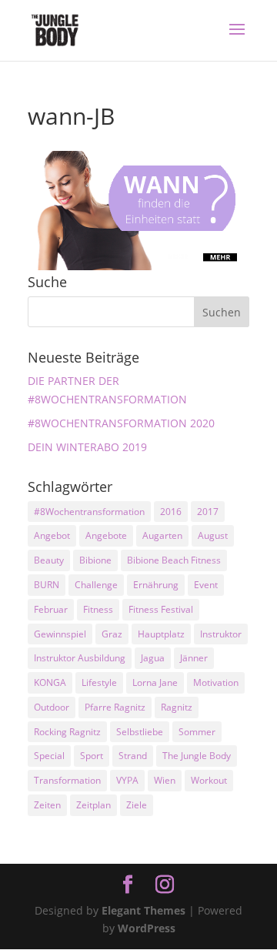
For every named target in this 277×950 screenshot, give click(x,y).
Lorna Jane (155, 682)
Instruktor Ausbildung (79, 657)
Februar (51, 609)
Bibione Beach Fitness (174, 560)
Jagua (153, 657)
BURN (46, 584)
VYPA (127, 780)
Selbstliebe (139, 731)
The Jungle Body (196, 755)
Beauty (49, 560)
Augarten (162, 535)
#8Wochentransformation (89, 511)
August (213, 535)
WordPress (146, 928)
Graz (112, 634)
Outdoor (51, 707)
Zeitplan (93, 804)
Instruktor (221, 634)
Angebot (52, 535)
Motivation (216, 682)
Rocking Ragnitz (67, 731)
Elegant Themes (143, 910)
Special (49, 755)
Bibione (95, 560)
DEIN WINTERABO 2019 (87, 447)
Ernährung (156, 584)
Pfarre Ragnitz (115, 707)
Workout (209, 780)
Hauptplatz (161, 634)
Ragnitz (176, 707)
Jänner (194, 657)
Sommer (197, 731)
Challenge (96, 584)
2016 (171, 511)
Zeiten (47, 804)
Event (206, 584)
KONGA (50, 682)
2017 (208, 511)
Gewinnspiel (60, 634)
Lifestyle (99, 682)
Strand (132, 755)
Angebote (106, 535)
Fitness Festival (160, 609)
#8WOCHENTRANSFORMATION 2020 (121, 423)
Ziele (136, 804)
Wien (164, 780)
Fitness (98, 609)
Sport (91, 755)
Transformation (67, 780)
